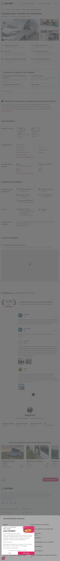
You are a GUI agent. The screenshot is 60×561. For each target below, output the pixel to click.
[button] (3, 558)
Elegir (9, 553)
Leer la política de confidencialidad (10, 548)
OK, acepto (26, 553)
